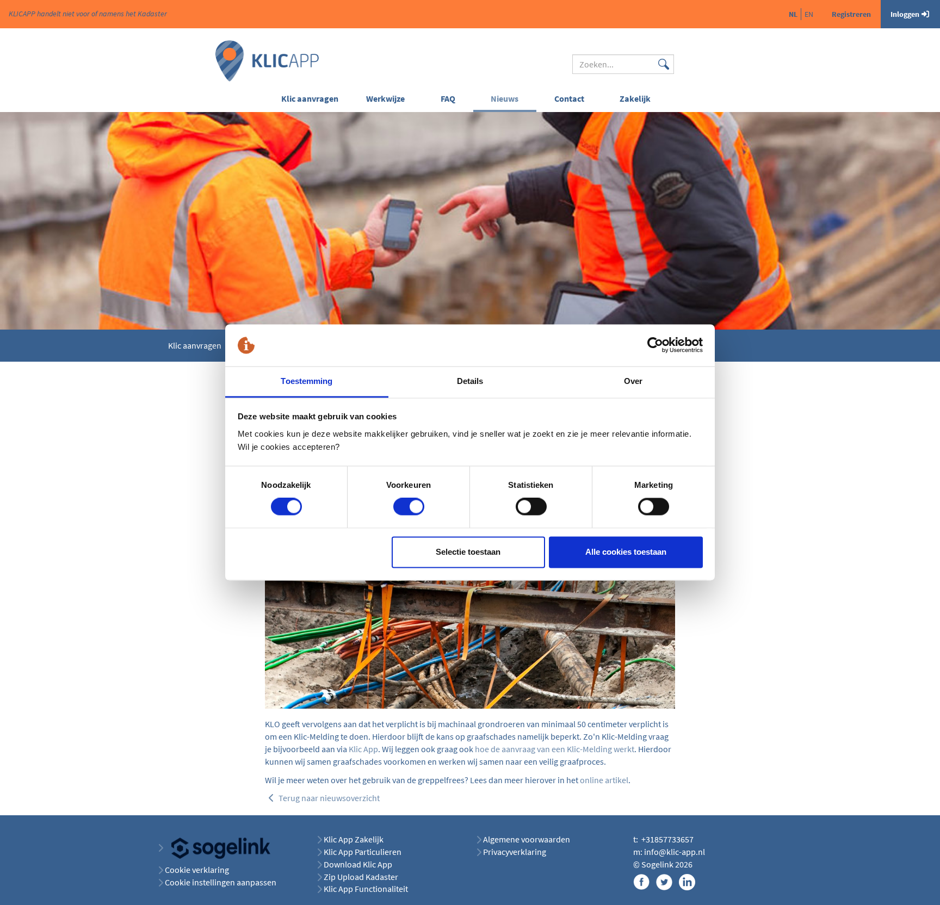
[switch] (408, 507)
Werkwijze (385, 98)
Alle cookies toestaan (625, 551)
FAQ (448, 98)
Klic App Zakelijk (354, 839)
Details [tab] (470, 381)
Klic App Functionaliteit (366, 888)
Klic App (363, 748)
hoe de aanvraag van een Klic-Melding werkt (554, 748)
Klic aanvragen (309, 98)
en (809, 14)
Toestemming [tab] (306, 381)
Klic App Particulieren (362, 851)
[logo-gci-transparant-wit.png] (216, 847)
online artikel (604, 779)
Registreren (851, 14)
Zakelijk (635, 98)
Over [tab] (633, 381)
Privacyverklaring (514, 851)
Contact (569, 98)
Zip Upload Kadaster (361, 876)
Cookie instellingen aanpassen (220, 882)
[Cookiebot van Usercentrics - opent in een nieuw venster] (655, 345)
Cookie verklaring (197, 869)
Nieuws (504, 98)
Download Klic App (359, 864)
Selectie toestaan (468, 551)
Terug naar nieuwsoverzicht (328, 797)
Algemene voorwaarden (526, 839)
